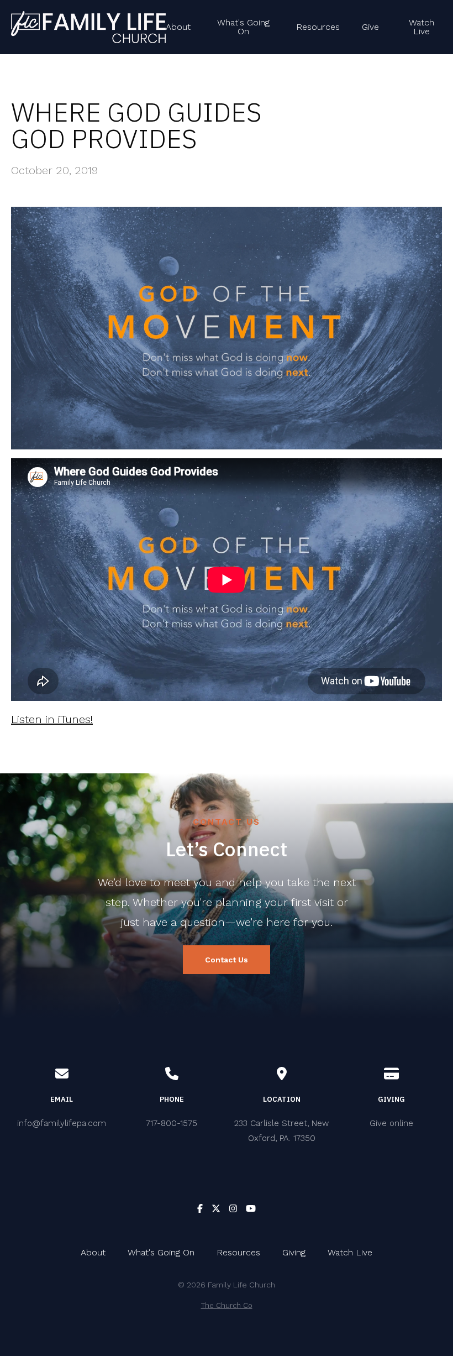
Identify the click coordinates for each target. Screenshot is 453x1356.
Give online (391, 1123)
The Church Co (226, 1305)
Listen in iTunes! (52, 719)
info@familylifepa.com (61, 1123)
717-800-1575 (171, 1123)
